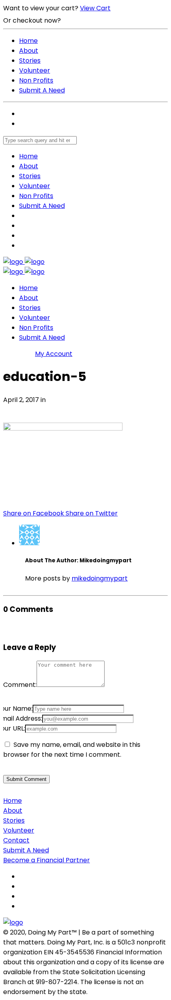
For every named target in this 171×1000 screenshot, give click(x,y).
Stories (30, 60)
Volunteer (34, 70)
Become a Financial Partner (46, 860)
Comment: (20, 684)
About (28, 50)
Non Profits (36, 80)
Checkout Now (87, 20)
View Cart (95, 8)
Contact (16, 840)
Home (28, 40)
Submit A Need (42, 90)
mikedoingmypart (100, 578)
